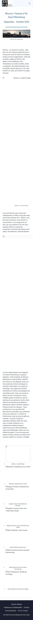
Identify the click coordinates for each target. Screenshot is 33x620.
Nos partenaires (10, 611)
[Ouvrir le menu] (29, 3)
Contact (26, 607)
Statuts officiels (16, 604)
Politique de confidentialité (13, 607)
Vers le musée (23, 611)
